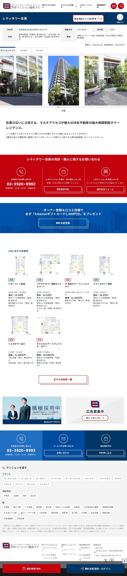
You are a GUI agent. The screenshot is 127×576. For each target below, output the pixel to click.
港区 (25, 495)
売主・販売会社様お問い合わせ (108, 555)
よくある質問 (84, 559)
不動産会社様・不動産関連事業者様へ (108, 551)
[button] (122, 80)
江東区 (16, 495)
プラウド (118, 478)
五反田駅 (94, 512)
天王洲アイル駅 (10, 512)
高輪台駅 (106, 512)
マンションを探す (50, 558)
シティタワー (89, 478)
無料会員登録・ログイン (98, 568)
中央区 (6, 495)
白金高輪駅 (8, 518)
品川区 (33, 495)
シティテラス (104, 478)
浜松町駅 (54, 512)
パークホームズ (10, 478)
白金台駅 (20, 518)
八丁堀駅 (28, 507)
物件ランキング (69, 554)
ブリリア (19, 484)
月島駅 (6, 507)
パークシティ (56, 478)
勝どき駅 (17, 507)
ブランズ (7, 484)
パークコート (26, 478)
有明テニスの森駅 (62, 507)
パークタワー (41, 478)
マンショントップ (7, 50)
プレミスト (31, 484)
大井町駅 (43, 512)
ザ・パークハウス (73, 478)
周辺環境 (39, 50)
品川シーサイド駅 (28, 512)
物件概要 (23, 50)
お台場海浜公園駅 (91, 507)
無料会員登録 (63, 222)
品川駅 (74, 512)
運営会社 (99, 547)
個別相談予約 (101, 6)
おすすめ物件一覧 (63, 379)
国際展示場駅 (107, 507)
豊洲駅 (39, 507)
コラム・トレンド (86, 6)
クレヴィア (44, 484)
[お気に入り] (120, 17)
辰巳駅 (48, 507)
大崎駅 (84, 512)
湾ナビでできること (49, 6)
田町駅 (65, 512)
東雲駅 (77, 507)
